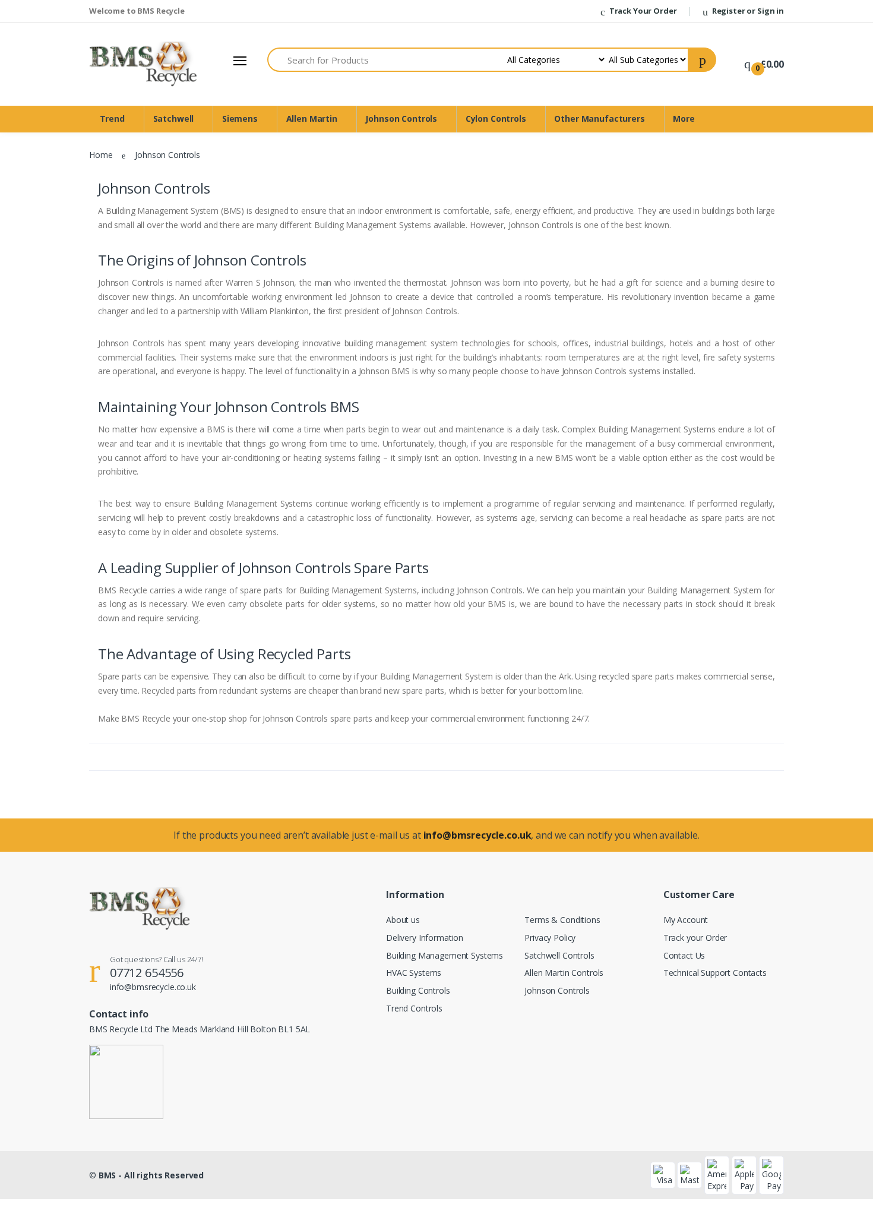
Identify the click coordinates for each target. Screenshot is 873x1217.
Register (801, 231)
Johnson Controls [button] (51, 165)
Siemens (240, 118)
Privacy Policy (549, 937)
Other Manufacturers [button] (58, 203)
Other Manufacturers (599, 118)
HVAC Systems (413, 972)
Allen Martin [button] (41, 145)
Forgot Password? (826, 176)
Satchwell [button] (37, 107)
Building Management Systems (444, 955)
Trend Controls (414, 1008)
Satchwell (173, 118)
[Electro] (73, 32)
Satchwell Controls (559, 955)
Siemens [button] (35, 126)
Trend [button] (30, 88)
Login (762, 208)
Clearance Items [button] (49, 242)
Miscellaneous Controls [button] (63, 223)
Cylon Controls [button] (46, 184)
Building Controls (418, 990)
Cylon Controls (496, 118)
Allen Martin (311, 118)
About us (403, 919)
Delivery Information (424, 937)
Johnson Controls (401, 118)
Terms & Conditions (562, 919)
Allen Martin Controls (563, 972)
